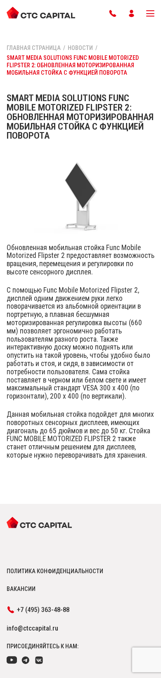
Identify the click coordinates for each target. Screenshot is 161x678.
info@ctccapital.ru (32, 628)
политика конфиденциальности (55, 571)
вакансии (21, 589)
